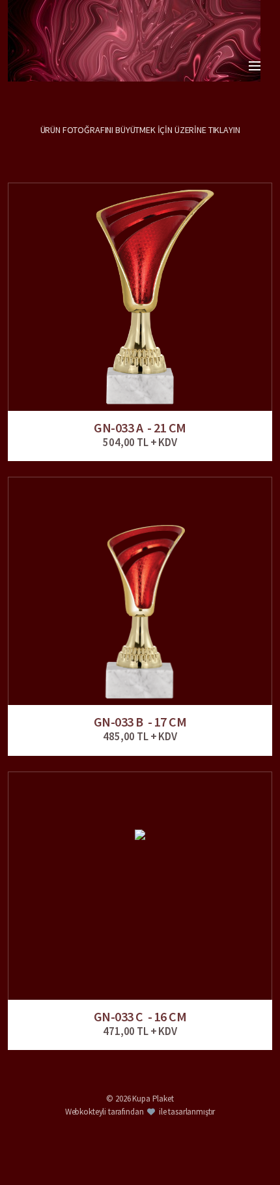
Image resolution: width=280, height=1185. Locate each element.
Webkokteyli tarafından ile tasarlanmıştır (140, 1111)
